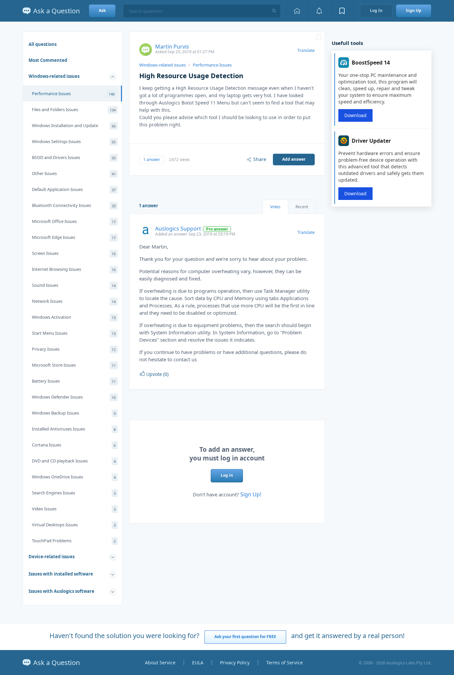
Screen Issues (74, 253)
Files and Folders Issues (74, 109)
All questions (43, 44)
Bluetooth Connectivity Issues (74, 205)
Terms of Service (284, 662)
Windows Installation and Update (74, 125)
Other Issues (74, 173)
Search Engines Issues (74, 493)
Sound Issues (74, 285)
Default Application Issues (74, 189)
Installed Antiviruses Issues (74, 429)
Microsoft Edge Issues (74, 237)
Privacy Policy (235, 662)
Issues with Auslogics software (61, 591)
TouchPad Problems (74, 541)
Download (355, 115)
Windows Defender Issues (74, 397)
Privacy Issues (74, 349)
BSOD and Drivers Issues (74, 157)
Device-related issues (51, 557)
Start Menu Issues (74, 333)
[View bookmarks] (342, 11)
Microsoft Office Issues (74, 221)
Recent (301, 207)
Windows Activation (74, 317)
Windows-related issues (54, 76)
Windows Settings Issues (74, 141)
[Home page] (297, 11)
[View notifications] (319, 11)
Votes (275, 207)
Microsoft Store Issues (74, 365)
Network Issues (74, 301)
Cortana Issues (74, 445)
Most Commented (48, 60)
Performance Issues (73, 93)
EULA (197, 662)
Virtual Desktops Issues (74, 525)
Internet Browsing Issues (74, 269)
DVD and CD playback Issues (74, 461)
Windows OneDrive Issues (74, 477)
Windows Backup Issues (74, 413)
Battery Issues (74, 381)
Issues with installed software (61, 574)
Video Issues (74, 509)
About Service (160, 662)
